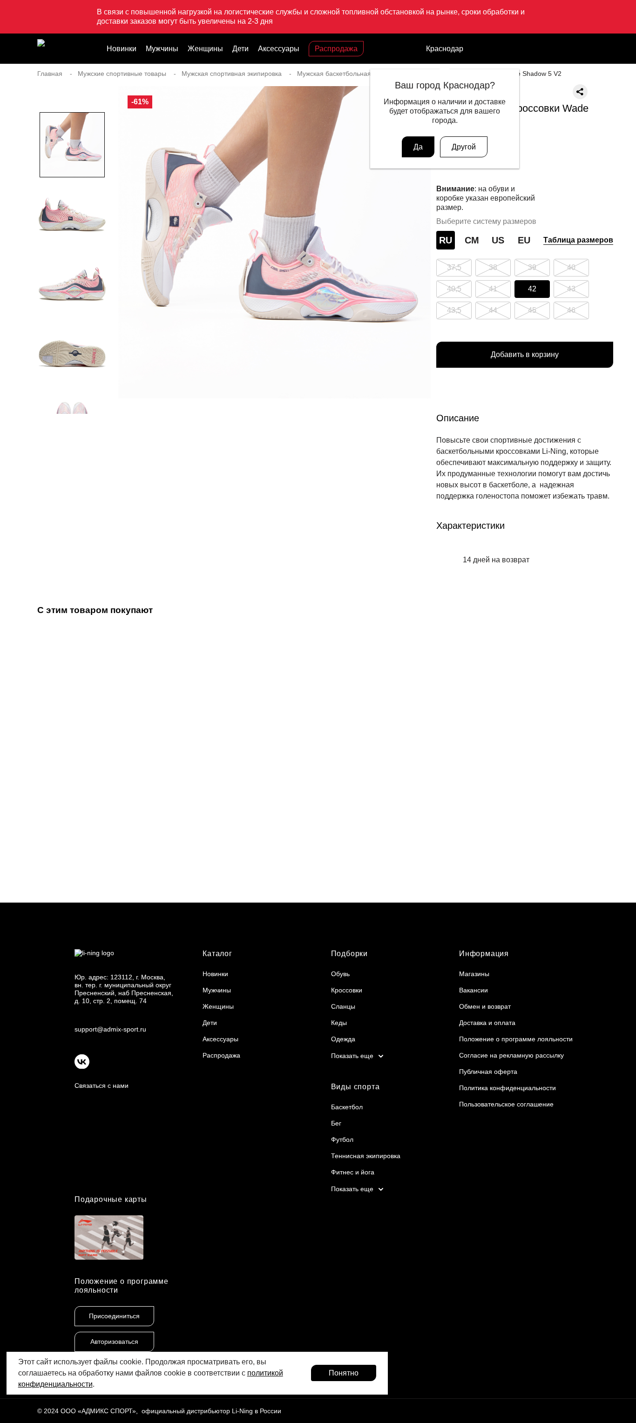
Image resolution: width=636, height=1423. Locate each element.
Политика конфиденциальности (507, 1088)
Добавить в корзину (525, 354)
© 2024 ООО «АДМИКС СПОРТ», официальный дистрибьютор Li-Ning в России (159, 1411)
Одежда (343, 1039)
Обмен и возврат (485, 1006)
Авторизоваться (114, 1341)
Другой (464, 147)
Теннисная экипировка (365, 1156)
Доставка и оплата (487, 1022)
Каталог (217, 954)
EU (524, 240)
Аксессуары (278, 49)
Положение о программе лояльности (516, 1039)
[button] (72, 432)
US (498, 240)
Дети (240, 49)
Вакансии (473, 990)
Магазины (474, 974)
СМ (472, 240)
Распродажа (336, 49)
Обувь (340, 974)
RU (445, 240)
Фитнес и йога (352, 1172)
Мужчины (162, 49)
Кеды (339, 1022)
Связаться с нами (101, 1085)
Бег (336, 1123)
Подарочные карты (110, 1199)
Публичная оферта (488, 1071)
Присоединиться (114, 1316)
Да (418, 147)
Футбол (342, 1139)
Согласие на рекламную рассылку (511, 1055)
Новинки (121, 49)
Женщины (205, 49)
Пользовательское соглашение (506, 1104)
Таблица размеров (578, 240)
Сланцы (343, 1006)
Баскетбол (347, 1107)
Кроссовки (346, 990)
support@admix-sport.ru (110, 1029)
